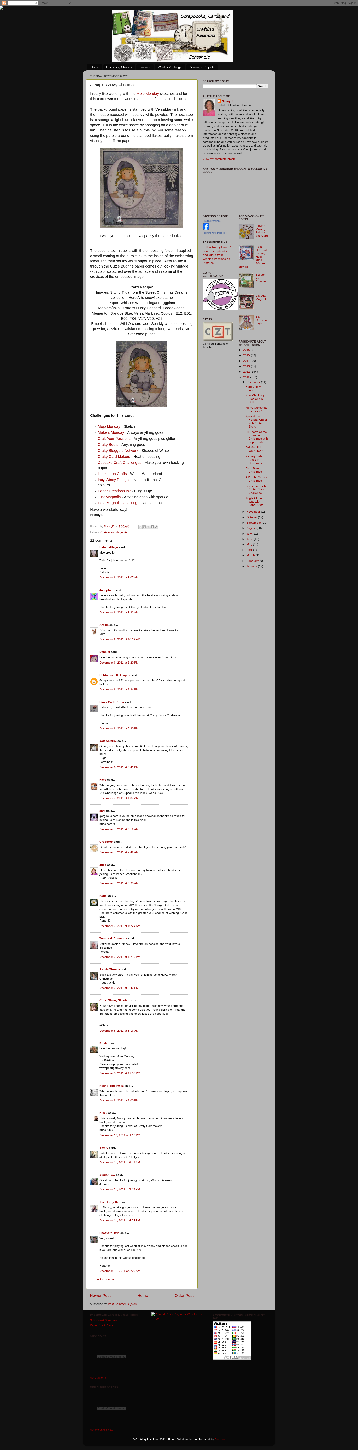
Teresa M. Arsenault (113, 938)
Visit (98, 1377)
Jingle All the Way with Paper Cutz (254, 501)
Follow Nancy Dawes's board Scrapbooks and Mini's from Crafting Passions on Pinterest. (217, 255)
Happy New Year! (253, 388)
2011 (246, 377)
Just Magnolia (109, 497)
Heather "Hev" (109, 1232)
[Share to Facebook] (152, 527)
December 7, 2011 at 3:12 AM (119, 829)
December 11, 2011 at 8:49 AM (119, 1162)
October (252, 517)
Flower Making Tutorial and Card (262, 230)
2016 (247, 349)
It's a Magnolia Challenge (118, 503)
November (254, 511)
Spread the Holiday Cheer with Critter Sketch (256, 421)
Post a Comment (106, 1279)
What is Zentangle (170, 67)
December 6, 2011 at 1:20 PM (119, 662)
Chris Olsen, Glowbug (115, 1000)
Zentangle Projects (202, 67)
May (250, 544)
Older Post (184, 1295)
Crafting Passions (212, 221)
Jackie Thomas (110, 969)
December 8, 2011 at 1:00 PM (119, 1100)
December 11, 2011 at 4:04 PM (119, 1220)
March (251, 555)
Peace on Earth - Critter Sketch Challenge (257, 489)
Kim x (103, 1112)
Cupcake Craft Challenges (119, 462)
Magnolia (121, 532)
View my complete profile (219, 158)
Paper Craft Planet (102, 1325)
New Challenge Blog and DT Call (255, 399)
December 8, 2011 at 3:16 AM (119, 1030)
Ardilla (104, 624)
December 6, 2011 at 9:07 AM (119, 577)
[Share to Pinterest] (156, 527)
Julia (102, 864)
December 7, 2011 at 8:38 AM (119, 883)
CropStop (106, 841)
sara (102, 810)
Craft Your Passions (114, 438)
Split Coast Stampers (103, 1320)
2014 (247, 360)
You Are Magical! (261, 297)
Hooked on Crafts (112, 474)
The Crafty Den (110, 1202)
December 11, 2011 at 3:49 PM (119, 1189)
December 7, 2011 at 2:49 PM (119, 988)
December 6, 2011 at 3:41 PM (119, 767)
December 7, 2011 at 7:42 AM (119, 852)
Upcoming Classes (119, 67)
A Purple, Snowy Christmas (256, 479)
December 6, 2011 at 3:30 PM (119, 728)
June (250, 539)
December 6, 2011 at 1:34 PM (119, 689)
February (253, 560)
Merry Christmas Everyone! (256, 409)
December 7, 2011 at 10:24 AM (119, 926)
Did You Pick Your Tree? (254, 449)
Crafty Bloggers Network (118, 450)
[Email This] (140, 527)
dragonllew (107, 1174)
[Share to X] (148, 527)
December (254, 382)
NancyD (227, 101)
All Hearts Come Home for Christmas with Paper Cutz (257, 437)
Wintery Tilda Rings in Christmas (254, 459)
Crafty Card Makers (114, 456)
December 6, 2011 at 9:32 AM (119, 612)
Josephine (106, 590)
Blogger (220, 1439)
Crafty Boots (108, 444)
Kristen (104, 1043)
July (250, 533)
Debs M (104, 651)
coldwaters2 (108, 741)
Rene (103, 895)
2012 (247, 371)
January (252, 566)
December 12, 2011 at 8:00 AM (119, 1270)
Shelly (103, 1147)
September (254, 522)
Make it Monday (111, 432)
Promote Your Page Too (215, 232)
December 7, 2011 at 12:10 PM (119, 956)
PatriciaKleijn (108, 547)
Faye (102, 779)
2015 (247, 355)
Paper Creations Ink (114, 491)
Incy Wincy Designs (114, 480)
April (250, 549)
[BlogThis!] (144, 527)
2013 (247, 366)
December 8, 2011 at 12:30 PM (119, 1073)
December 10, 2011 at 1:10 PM (119, 1135)
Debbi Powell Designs (114, 675)
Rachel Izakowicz (111, 1085)
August (251, 528)
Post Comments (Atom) (123, 1304)
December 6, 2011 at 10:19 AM (119, 639)
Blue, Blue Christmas (254, 470)
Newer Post (100, 1295)
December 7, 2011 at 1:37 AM (119, 798)
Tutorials (145, 67)
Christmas (107, 532)
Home (95, 67)
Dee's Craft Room (111, 702)
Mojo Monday (148, 94)
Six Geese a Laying (261, 320)
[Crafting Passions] (206, 228)
